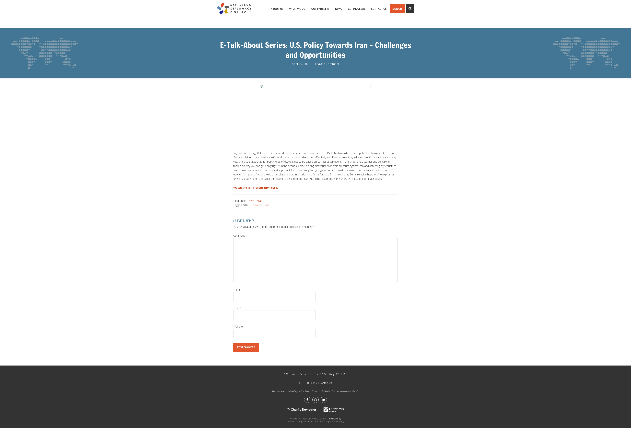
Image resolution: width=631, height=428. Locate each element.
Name (238, 290)
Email (237, 308)
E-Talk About (256, 205)
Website (238, 326)
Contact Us (326, 382)
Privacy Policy (334, 418)
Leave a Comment (327, 64)
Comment (240, 235)
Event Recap (255, 201)
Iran (267, 205)
